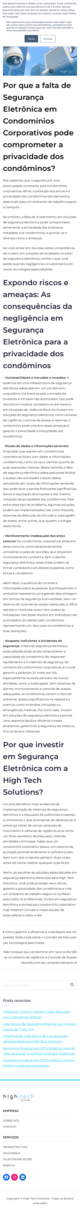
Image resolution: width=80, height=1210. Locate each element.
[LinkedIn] (22, 1177)
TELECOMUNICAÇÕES (17, 1159)
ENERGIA (9, 1165)
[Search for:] (40, 985)
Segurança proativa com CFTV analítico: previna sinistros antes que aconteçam (38, 1063)
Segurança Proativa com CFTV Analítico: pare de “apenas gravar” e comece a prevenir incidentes (39, 1050)
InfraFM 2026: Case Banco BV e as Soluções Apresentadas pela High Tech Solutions (35, 1038)
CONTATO (9, 1126)
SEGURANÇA (11, 1153)
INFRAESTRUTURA (15, 1147)
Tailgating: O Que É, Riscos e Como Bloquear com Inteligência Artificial (36, 1014)
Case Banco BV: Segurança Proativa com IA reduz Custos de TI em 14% (40, 1026)
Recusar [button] (48, 38)
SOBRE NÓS (11, 1120)
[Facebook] (6, 1177)
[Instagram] (14, 1177)
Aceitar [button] (31, 38)
